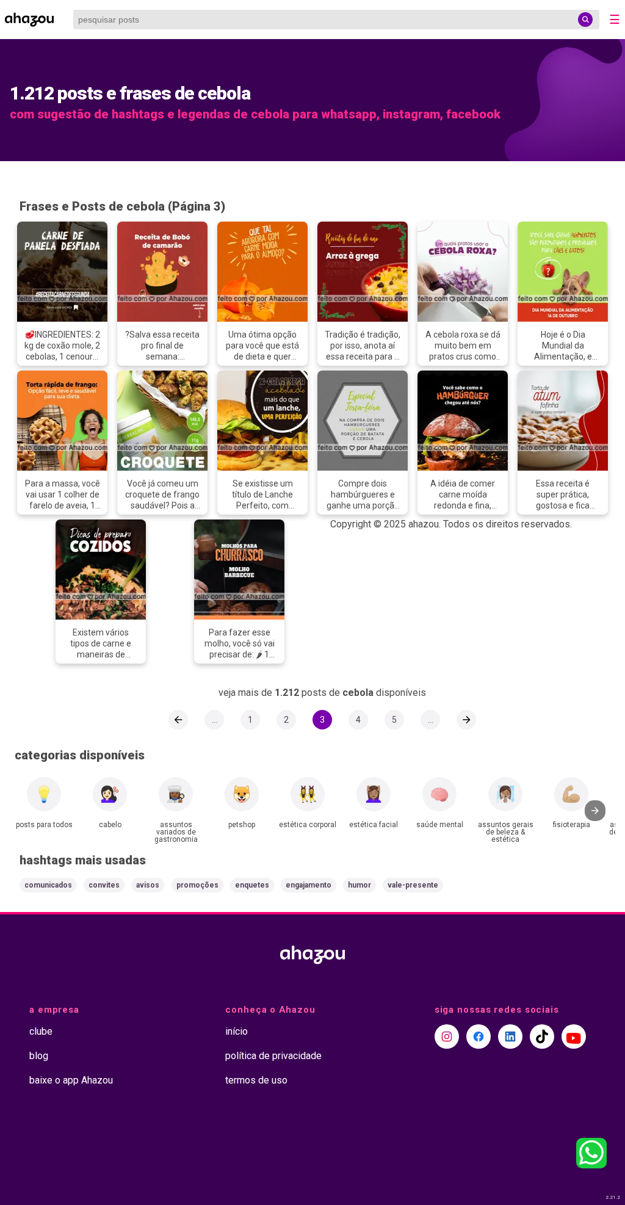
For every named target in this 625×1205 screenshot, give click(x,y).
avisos (147, 885)
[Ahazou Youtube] (574, 1036)
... (214, 720)
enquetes (252, 885)
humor (359, 885)
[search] (585, 19)
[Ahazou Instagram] (447, 1036)
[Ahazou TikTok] (542, 1036)
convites (104, 885)
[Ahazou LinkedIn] (510, 1036)
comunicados (48, 885)
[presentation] (595, 810)
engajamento (308, 885)
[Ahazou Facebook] (478, 1036)
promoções (197, 885)
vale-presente (413, 885)
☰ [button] (614, 19)
